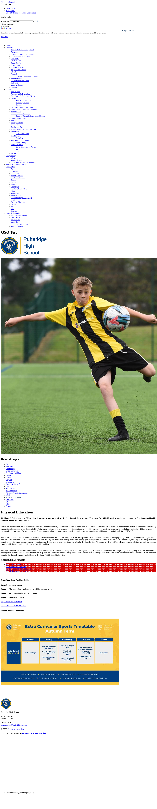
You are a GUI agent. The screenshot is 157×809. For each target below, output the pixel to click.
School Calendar (17, 125)
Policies (14, 120)
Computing (15, 173)
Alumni (18, 105)
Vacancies (14, 222)
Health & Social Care (19, 189)
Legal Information (16, 729)
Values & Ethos (17, 85)
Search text (5, 21)
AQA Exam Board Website (11, 602)
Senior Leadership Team (20, 81)
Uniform (14, 87)
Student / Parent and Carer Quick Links (21, 13)
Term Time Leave (22, 134)
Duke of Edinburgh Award (26, 147)
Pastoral (14, 74)
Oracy (18, 151)
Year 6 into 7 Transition (20, 140)
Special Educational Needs (16, 165)
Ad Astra (14, 52)
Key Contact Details (18, 70)
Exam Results (16, 63)
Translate (9, 28)
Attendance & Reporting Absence (24, 96)
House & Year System (19, 67)
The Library (15, 136)
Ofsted (13, 72)
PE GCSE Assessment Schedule (18, 569)
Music (18, 149)
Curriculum (10, 167)
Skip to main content (9, 2)
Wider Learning (17, 145)
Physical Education (18, 202)
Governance (15, 65)
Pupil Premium (16, 78)
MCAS (13, 154)
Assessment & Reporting (20, 94)
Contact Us (15, 59)
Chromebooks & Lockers (20, 56)
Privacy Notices (17, 123)
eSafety (13, 158)
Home (8, 45)
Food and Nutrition (18, 178)
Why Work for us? (23, 224)
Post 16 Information (23, 101)
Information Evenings (19, 215)
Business (14, 171)
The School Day (17, 127)
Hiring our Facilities (18, 118)
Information (10, 90)
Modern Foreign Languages (21, 198)
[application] (78, 762)
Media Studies (16, 195)
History (13, 191)
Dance (13, 182)
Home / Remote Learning (20, 114)
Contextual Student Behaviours (23, 162)
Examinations (16, 112)
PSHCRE (14, 204)
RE (12, 206)
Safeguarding (11, 156)
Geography (15, 187)
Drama (13, 180)
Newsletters (15, 220)
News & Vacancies (13, 213)
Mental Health (16, 160)
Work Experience (22, 103)
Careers (14, 98)
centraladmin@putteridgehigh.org (14, 725)
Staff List (14, 83)
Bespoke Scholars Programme (22, 54)
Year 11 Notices (17, 226)
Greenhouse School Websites (34, 733)
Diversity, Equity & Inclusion (22, 107)
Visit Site (4, 37)
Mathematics (15, 193)
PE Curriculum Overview (16, 567)
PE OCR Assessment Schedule (18, 571)
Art (12, 169)
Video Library (21, 142)
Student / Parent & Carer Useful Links (30, 116)
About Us (9, 48)
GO (34, 21)
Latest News (11, 8)
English (14, 184)
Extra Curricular (17, 176)
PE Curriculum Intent (14, 564)
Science (14, 211)
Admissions (15, 92)
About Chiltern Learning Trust (22, 50)
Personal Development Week (27, 76)
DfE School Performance (20, 61)
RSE (12, 209)
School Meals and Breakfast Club (23, 129)
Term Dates (10, 11)
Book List (19, 138)
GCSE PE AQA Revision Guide (13, 606)
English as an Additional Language (24, 109)
